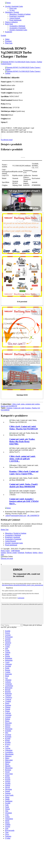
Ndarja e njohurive (11, 22)
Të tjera (12, 10)
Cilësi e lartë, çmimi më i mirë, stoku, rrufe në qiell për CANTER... (22, 458)
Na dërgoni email (6, 140)
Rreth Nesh (9, 24)
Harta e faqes (5, 551)
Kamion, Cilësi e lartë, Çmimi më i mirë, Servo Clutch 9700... (23, 472)
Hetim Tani (4, 529)
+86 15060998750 (32, 515)
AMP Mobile (15, 551)
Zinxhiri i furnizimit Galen (14, 6)
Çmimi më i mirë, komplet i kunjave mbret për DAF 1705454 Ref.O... (23, 501)
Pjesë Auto (13, 8)
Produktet (8, 41)
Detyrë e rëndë (12, 552)
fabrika (35, 552)
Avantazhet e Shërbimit (17, 26)
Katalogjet (8, 32)
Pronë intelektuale (15, 20)
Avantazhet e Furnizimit (17, 28)
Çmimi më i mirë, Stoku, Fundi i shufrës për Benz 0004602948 (23, 485)
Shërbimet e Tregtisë (12, 12)
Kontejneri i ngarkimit (16, 16)
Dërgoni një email (7, 558)
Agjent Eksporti (14, 18)
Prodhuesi (28, 552)
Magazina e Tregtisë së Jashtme (20, 14)
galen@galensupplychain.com (15, 515)
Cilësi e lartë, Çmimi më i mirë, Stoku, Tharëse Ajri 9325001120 (23, 427)
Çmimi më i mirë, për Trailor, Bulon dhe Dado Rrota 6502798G (22, 441)
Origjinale (21, 552)
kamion (3, 552)
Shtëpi (7, 39)
